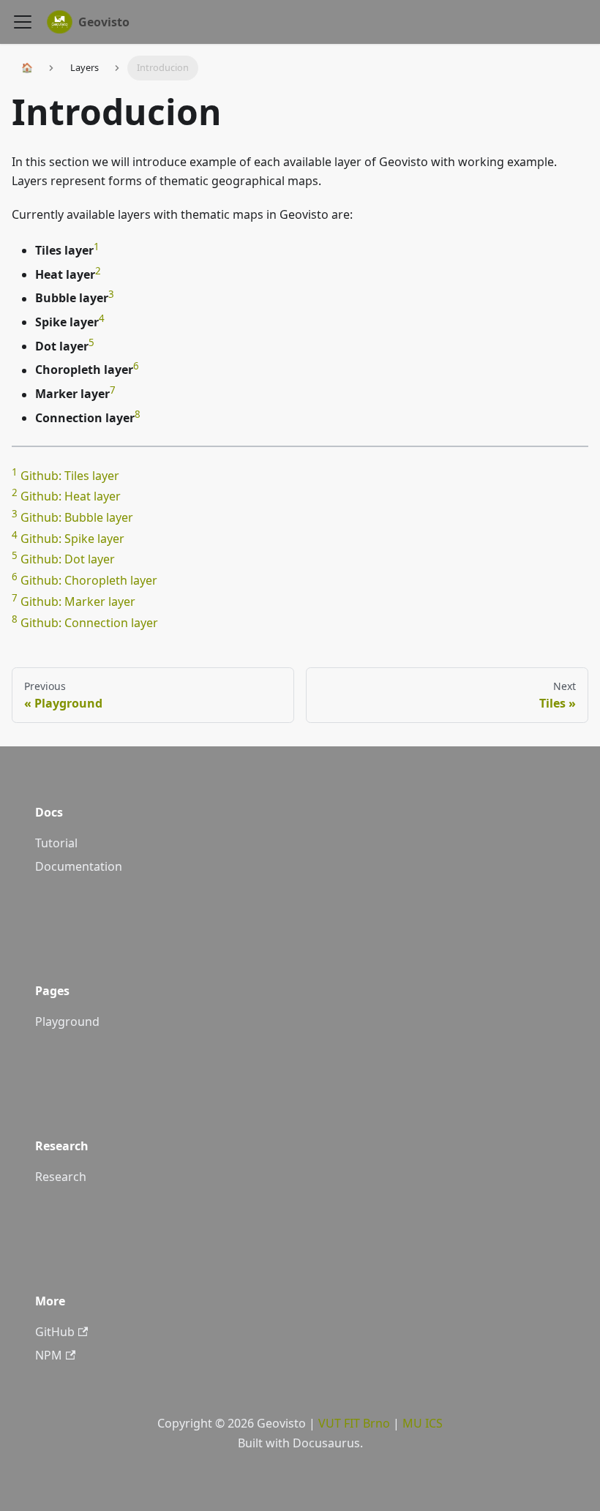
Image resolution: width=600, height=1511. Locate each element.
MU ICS (422, 1423)
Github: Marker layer (77, 601)
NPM (48, 1355)
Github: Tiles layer (69, 476)
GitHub (55, 1332)
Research (60, 1177)
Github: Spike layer (72, 538)
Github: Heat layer (70, 497)
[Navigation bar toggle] (23, 22)
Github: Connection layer (89, 623)
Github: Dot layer (67, 560)
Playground (67, 1021)
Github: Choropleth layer (88, 581)
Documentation (78, 866)
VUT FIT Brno (354, 1423)
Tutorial (56, 843)
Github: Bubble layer (76, 517)
